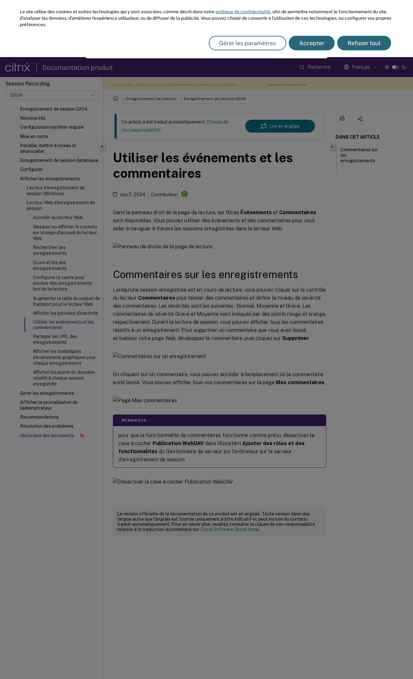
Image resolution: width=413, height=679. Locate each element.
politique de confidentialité (243, 11)
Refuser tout (364, 43)
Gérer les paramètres (247, 43)
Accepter (311, 43)
